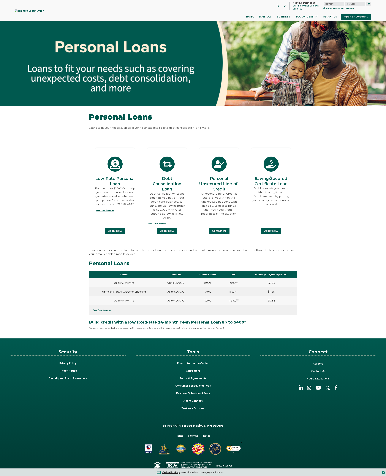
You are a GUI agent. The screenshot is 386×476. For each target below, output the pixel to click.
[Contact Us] (285, 5)
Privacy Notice (68, 370)
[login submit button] (368, 4)
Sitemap (193, 435)
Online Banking (171, 472)
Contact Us (219, 230)
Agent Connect (193, 400)
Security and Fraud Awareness (68, 378)
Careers (318, 363)
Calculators (193, 370)
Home (179, 435)
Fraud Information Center (193, 363)
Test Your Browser (193, 408)
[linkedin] (301, 388)
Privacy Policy (67, 363)
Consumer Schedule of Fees (193, 385)
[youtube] (318, 388)
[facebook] (336, 388)
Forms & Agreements (193, 378)
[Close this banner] (383, 471)
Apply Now (115, 230)
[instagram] (309, 388)
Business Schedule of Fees (193, 393)
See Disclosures (102, 310)
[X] (327, 388)
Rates (206, 435)
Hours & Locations (318, 378)
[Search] (277, 5)
